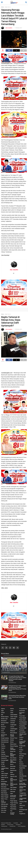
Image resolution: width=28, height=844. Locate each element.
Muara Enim (13, 744)
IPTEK (2, 764)
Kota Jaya (3, 810)
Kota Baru (3, 808)
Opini (11, 793)
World (20, 811)
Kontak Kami (12, 826)
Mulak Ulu (12, 751)
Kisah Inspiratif (3, 801)
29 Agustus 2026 (6, 672)
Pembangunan (23, 722)
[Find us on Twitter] (6, 647)
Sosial (21, 770)
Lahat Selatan (13, 714)
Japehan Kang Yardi (4, 769)
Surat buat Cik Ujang (23, 780)
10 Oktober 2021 (18, 329)
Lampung (12, 720)
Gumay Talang (5, 756)
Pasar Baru (22, 716)
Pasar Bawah (22, 718)
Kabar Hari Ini (8, 7)
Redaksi (3, 824)
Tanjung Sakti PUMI (22, 795)
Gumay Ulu (4, 758)
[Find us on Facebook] (2, 647)
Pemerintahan (23, 724)
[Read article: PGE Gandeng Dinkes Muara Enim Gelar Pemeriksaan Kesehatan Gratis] (4, 697)
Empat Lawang (5, 738)
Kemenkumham (5, 788)
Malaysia (12, 730)
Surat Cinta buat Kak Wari (22, 784)
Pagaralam (13, 804)
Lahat (11, 710)
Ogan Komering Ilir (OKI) (13, 780)
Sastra (21, 762)
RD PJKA (21, 755)
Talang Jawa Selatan (22, 787)
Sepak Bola (22, 768)
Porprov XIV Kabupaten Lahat (22, 742)
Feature (3, 748)
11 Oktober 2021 (18, 27)
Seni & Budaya (23, 766)
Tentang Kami (4, 826)
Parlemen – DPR (22, 713)
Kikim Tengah (4, 797)
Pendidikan (22, 726)
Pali (11, 810)
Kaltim (3, 779)
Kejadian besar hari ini (4, 784)
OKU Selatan (13, 787)
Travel (21, 807)
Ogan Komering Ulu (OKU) (13, 784)
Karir (21, 823)
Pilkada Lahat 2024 (22, 734)
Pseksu (21, 749)
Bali (2, 714)
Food (2, 750)
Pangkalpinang (23, 708)
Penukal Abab (22, 728)
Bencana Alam (4, 722)
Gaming (3, 754)
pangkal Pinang (12, 813)
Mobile (12, 740)
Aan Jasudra (9, 27)
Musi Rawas (13, 757)
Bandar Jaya (4, 718)
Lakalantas (13, 718)
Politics (21, 737)
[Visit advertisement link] (15, 88)
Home (2, 7)
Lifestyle (12, 722)
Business (3, 726)
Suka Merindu (22, 776)
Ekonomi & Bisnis (4, 735)
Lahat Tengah (13, 716)
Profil (20, 747)
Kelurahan (3, 786)
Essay (2, 744)
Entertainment (4, 740)
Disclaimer (18, 824)
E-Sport (3, 732)
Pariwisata (22, 710)
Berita (2, 724)
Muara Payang (14, 746)
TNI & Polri (22, 805)
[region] (14, 57)
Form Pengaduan (22, 826)
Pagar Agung (13, 800)
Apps (2, 710)
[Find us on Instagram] (10, 647)
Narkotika (12, 766)
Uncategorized (23, 809)
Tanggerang (22, 793)
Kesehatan (4, 790)
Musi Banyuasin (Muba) (13, 754)
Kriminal (3, 812)
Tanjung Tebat (23, 801)
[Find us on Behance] (13, 647)
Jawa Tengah (4, 773)
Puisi (20, 751)
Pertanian (21, 730)
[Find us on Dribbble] (17, 647)
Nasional (12, 768)
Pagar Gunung (14, 802)
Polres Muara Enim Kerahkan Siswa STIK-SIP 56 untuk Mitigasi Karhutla (13, 669)
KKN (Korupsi (4, 804)
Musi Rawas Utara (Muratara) (13, 761)
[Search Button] (26, 2)
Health (3, 762)
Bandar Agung (4, 716)
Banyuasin (3, 720)
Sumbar (21, 778)
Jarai (2, 771)
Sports (21, 772)
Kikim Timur (4, 799)
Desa (2, 730)
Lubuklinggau (13, 728)
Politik (21, 739)
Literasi (12, 726)
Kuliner (12, 708)
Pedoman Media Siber (6, 823)
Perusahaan (22, 732)
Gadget (3, 752)
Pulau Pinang (22, 753)
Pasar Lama (22, 720)
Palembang (13, 808)
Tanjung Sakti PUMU (22, 799)
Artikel (3, 712)
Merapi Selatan (12, 735)
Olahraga (12, 791)
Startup (21, 774)
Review (21, 757)
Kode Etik (16, 823)
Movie (11, 742)
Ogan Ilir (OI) (13, 776)
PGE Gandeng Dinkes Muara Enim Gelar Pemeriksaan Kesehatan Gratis (17, 697)
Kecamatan (4, 781)
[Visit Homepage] (14, 2)
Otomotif (12, 798)
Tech (20, 803)
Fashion (3, 746)
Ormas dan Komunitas (13, 796)
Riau (20, 759)
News (11, 772)
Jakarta (3, 766)
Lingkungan (13, 724)
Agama (3, 708)
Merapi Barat (13, 732)
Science (21, 764)
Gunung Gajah (4, 760)
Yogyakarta (22, 813)
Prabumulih (22, 745)
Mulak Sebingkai (12, 748)
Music (11, 764)
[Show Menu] (2, 2)
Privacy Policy (10, 824)
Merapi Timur (13, 738)
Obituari (12, 774)
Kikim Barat (4, 792)
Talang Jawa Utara (22, 790)
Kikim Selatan (4, 795)
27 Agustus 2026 (12, 682)
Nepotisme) (13, 770)
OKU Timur (13, 789)
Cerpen (3, 728)
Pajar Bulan (13, 806)
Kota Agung (4, 806)
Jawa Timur (4, 775)
